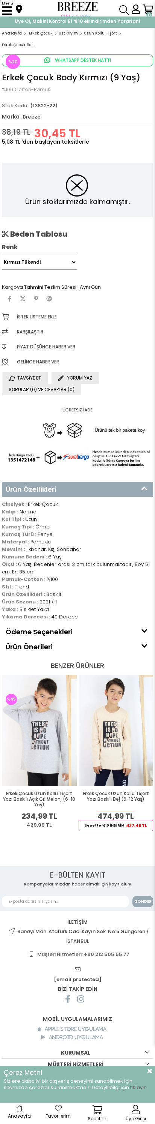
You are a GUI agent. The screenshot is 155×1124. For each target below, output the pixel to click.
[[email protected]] (77, 969)
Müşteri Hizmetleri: (83, 954)
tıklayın (138, 1087)
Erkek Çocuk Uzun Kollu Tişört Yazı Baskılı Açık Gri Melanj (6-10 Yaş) (39, 799)
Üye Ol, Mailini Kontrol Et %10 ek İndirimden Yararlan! (77, 21)
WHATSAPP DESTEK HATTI (82, 60)
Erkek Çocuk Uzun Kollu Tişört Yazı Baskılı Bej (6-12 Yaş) (116, 796)
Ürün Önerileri (29, 646)
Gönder (143, 901)
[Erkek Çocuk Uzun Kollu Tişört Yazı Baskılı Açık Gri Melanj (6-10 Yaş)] (39, 730)
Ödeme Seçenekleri (39, 631)
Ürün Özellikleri (31, 489)
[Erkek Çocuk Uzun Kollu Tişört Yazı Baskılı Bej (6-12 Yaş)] (116, 730)
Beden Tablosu (38, 234)
